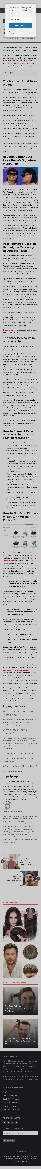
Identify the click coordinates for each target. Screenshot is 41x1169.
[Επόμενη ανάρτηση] (38, 878)
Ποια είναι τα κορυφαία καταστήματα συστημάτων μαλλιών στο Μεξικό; (20, 1008)
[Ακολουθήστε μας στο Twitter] (8, 1122)
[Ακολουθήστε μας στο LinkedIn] (16, 1122)
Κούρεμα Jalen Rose (9, 1106)
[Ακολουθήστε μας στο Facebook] (4, 1122)
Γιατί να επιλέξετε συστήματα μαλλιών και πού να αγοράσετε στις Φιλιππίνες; (20, 1041)
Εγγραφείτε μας (8, 1140)
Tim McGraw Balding (10, 1103)
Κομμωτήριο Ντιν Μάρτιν (29, 1156)
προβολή (17, 73)
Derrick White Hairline (10, 1095)
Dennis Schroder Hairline (11, 1099)
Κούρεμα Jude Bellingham (20, 1161)
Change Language (20, 26)
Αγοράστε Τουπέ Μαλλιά (10, 1092)
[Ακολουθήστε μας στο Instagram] (12, 1122)
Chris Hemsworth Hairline (12, 1156)
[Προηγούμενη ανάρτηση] (2, 861)
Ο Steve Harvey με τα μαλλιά (13, 1159)
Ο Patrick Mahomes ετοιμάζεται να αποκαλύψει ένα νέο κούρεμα (14, 878)
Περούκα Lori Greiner (30, 1159)
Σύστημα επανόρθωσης (15, 38)
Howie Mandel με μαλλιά (11, 1110)
